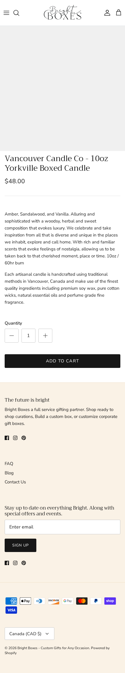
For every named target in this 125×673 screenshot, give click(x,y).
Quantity (13, 323)
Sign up (20, 545)
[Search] (19, 12)
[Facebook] (7, 438)
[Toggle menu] (6, 12)
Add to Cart (62, 361)
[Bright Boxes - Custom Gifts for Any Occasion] (62, 13)
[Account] (105, 12)
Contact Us (15, 482)
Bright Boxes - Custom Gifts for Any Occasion (53, 648)
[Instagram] (15, 438)
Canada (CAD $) (25, 634)
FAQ (9, 464)
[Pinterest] (24, 438)
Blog (9, 473)
